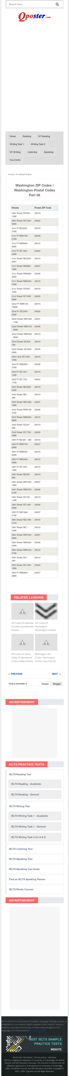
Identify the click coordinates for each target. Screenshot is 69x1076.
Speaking (48, 151)
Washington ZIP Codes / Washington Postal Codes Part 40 (45, 658)
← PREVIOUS (15, 673)
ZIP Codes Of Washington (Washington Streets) (45, 626)
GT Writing (15, 151)
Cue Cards (15, 159)
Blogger (57, 684)
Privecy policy (40, 1057)
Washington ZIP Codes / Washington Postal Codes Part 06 (34, 190)
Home (13, 136)
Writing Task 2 (38, 144)
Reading (27, 136)
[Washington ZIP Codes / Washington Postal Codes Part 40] (46, 642)
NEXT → (56, 673)
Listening (32, 151)
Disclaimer (27, 1057)
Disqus (45, 684)
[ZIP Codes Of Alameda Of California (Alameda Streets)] (22, 611)
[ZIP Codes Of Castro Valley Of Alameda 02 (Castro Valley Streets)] (22, 642)
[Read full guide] (38, 1030)
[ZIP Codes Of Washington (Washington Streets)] (46, 611)
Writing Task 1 (17, 144)
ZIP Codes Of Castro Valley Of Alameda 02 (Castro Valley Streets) (22, 658)
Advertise (52, 1057)
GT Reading (44, 136)
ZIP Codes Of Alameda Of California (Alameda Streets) (22, 626)
